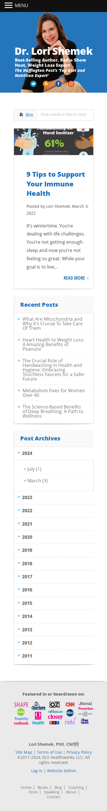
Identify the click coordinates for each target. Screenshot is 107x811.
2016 (27, 590)
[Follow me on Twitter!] (34, 86)
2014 (27, 616)
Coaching (76, 787)
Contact (53, 797)
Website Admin (61, 770)
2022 (27, 510)
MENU (21, 5)
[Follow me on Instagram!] (72, 86)
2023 (27, 497)
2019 (27, 550)
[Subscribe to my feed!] (47, 86)
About (71, 792)
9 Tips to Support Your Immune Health (56, 183)
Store (33, 792)
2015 (27, 603)
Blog (29, 114)
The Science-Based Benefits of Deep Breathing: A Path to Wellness (53, 411)
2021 (27, 524)
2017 (27, 577)
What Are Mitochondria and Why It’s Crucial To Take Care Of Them (53, 323)
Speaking (51, 792)
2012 (27, 643)
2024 (27, 453)
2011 (27, 656)
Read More (74, 278)
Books (43, 787)
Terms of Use (49, 752)
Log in (37, 770)
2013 (27, 630)
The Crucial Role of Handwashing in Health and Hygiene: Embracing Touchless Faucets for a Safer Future (54, 369)
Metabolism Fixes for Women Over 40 (54, 392)
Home (26, 787)
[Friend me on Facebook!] (59, 86)
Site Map (23, 752)
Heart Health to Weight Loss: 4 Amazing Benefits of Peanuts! (53, 344)
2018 (27, 563)
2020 (27, 537)
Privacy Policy (79, 752)
